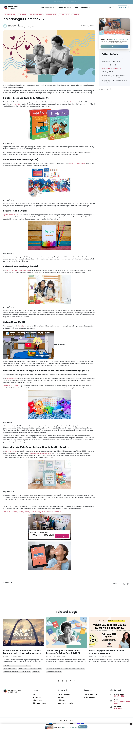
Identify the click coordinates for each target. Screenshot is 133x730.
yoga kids (76, 14)
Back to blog (9, 583)
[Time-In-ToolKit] (49, 527)
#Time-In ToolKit (25, 671)
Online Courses (89, 697)
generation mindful (35, 14)
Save (92, 26)
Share (84, 26)
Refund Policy (37, 700)
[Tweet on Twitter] (108, 89)
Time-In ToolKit (64, 14)
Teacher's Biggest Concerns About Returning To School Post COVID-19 (63, 651)
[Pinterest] (63, 681)
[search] (110, 7)
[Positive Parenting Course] (49, 556)
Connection (22, 14)
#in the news (23, 668)
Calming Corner (10, 14)
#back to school (8, 666)
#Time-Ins (36, 671)
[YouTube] (70, 681)
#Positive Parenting (35, 668)
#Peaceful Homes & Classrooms (74, 668)
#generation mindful (10, 668)
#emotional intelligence (23, 666)
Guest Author (12, 25)
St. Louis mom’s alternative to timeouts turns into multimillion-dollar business (22, 651)
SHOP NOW (122, 7)
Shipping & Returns (39, 703)
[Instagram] (66, 681)
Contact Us (62, 697)
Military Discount (64, 694)
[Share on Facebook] (105, 89)
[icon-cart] (113, 7)
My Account (36, 697)
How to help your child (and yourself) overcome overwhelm (107, 651)
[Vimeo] (74, 681)
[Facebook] (59, 681)
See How (114, 46)
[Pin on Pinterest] (111, 89)
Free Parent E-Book (90, 694)
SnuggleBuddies (51, 14)
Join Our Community (65, 703)
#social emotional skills (11, 671)
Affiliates (61, 700)
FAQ (33, 694)
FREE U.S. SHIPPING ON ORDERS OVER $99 (66, 2)
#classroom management (55, 668)
